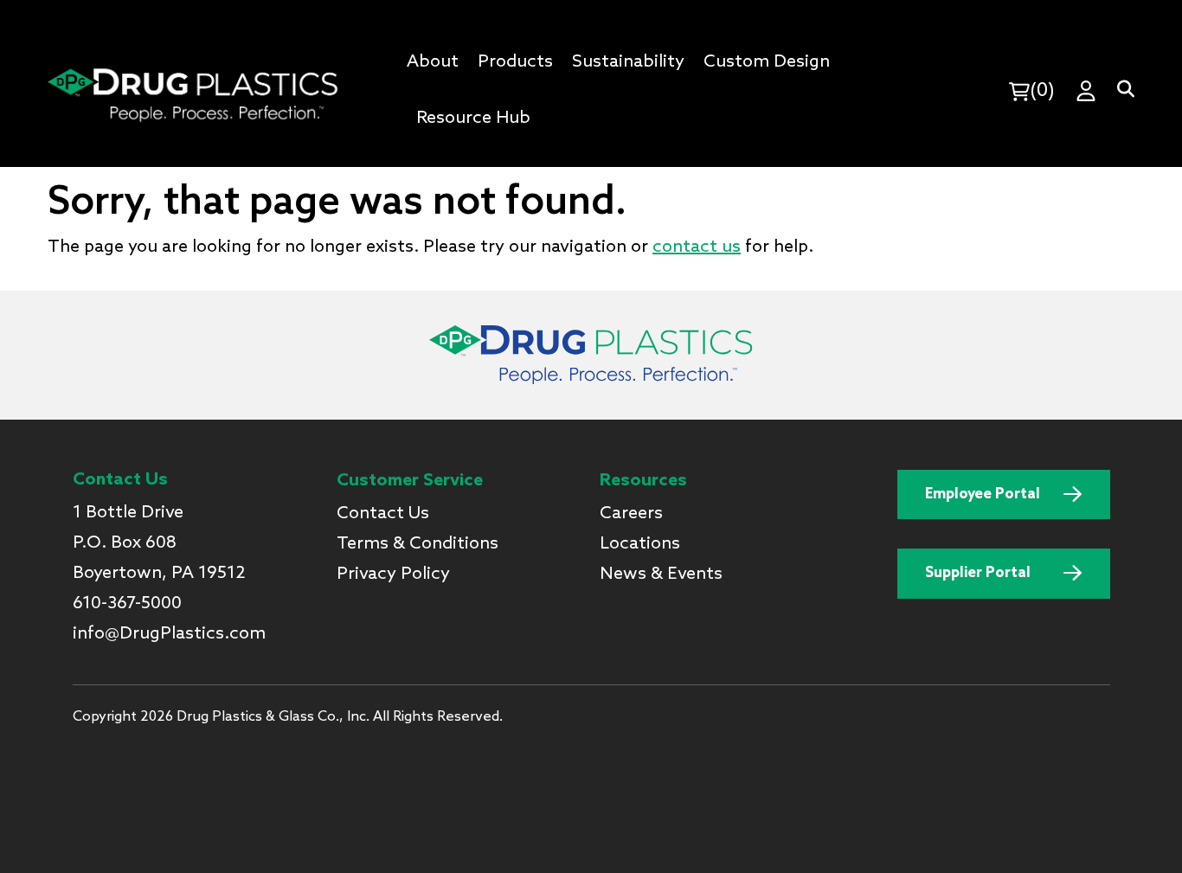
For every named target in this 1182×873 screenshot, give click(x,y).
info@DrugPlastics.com (169, 634)
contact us (696, 247)
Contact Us (383, 514)
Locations (640, 544)
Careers (631, 514)
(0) (1042, 91)
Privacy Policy (393, 574)
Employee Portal (982, 494)
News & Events (661, 574)
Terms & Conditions (417, 544)
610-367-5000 (127, 604)
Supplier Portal (978, 573)
